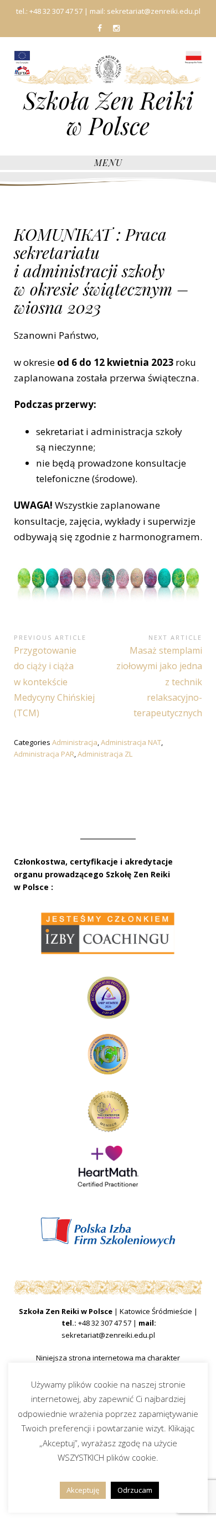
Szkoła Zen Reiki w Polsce (108, 113)
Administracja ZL (105, 754)
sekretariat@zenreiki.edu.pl (108, 1335)
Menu (108, 162)
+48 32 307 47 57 (104, 1323)
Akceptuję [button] (82, 1490)
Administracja (74, 742)
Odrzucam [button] (134, 1490)
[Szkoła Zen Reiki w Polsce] (108, 68)
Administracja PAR (44, 754)
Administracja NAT (131, 742)
